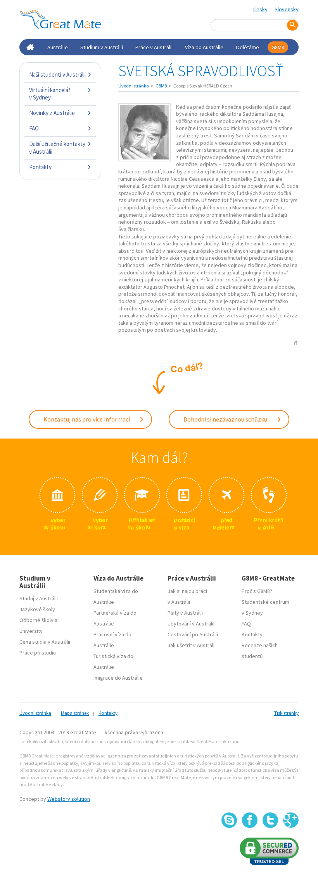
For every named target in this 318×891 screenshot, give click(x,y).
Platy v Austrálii (185, 612)
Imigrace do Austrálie (118, 677)
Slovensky (287, 9)
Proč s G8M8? (257, 591)
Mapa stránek (75, 713)
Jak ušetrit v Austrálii (192, 645)
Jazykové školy (37, 609)
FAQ (34, 128)
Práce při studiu (37, 652)
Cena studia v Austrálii (44, 641)
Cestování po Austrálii (193, 634)
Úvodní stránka (133, 86)
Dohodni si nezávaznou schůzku (225, 419)
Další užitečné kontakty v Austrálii (57, 147)
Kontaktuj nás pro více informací (87, 419)
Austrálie (57, 47)
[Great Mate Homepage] (60, 19)
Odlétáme (247, 47)
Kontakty (40, 167)
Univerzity (31, 630)
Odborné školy (36, 620)
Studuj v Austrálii (38, 598)
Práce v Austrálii (154, 47)
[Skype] (229, 820)
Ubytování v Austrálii (191, 623)
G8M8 (277, 47)
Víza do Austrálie (204, 47)
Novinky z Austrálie (52, 113)
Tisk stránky (286, 713)
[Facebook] (250, 820)
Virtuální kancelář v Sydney (49, 93)
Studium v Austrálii (101, 47)
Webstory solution (68, 798)
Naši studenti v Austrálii (57, 74)
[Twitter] (270, 820)
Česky (260, 9)
